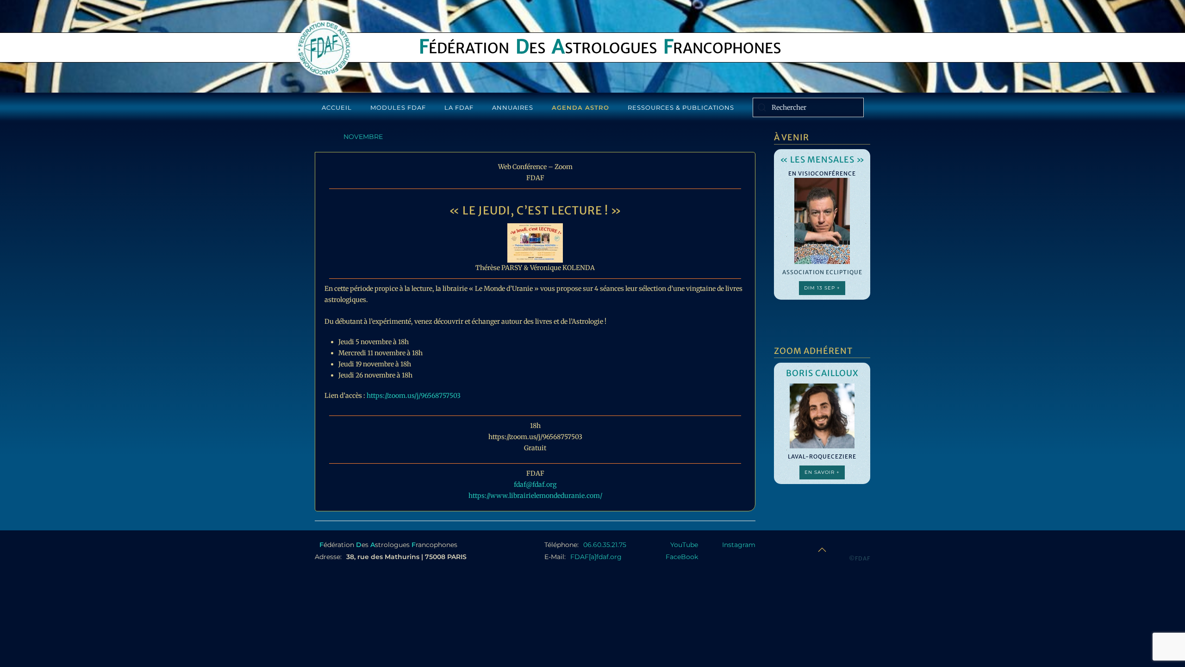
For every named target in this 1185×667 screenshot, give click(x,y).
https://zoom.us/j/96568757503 (414, 395)
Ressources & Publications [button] (681, 107)
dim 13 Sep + (822, 288)
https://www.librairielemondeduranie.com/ (535, 495)
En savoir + (822, 472)
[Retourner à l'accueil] (323, 48)
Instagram (738, 545)
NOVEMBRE (363, 136)
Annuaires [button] (512, 107)
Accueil (337, 107)
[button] (822, 549)
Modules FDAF (398, 107)
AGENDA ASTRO (580, 107)
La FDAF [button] (459, 107)
